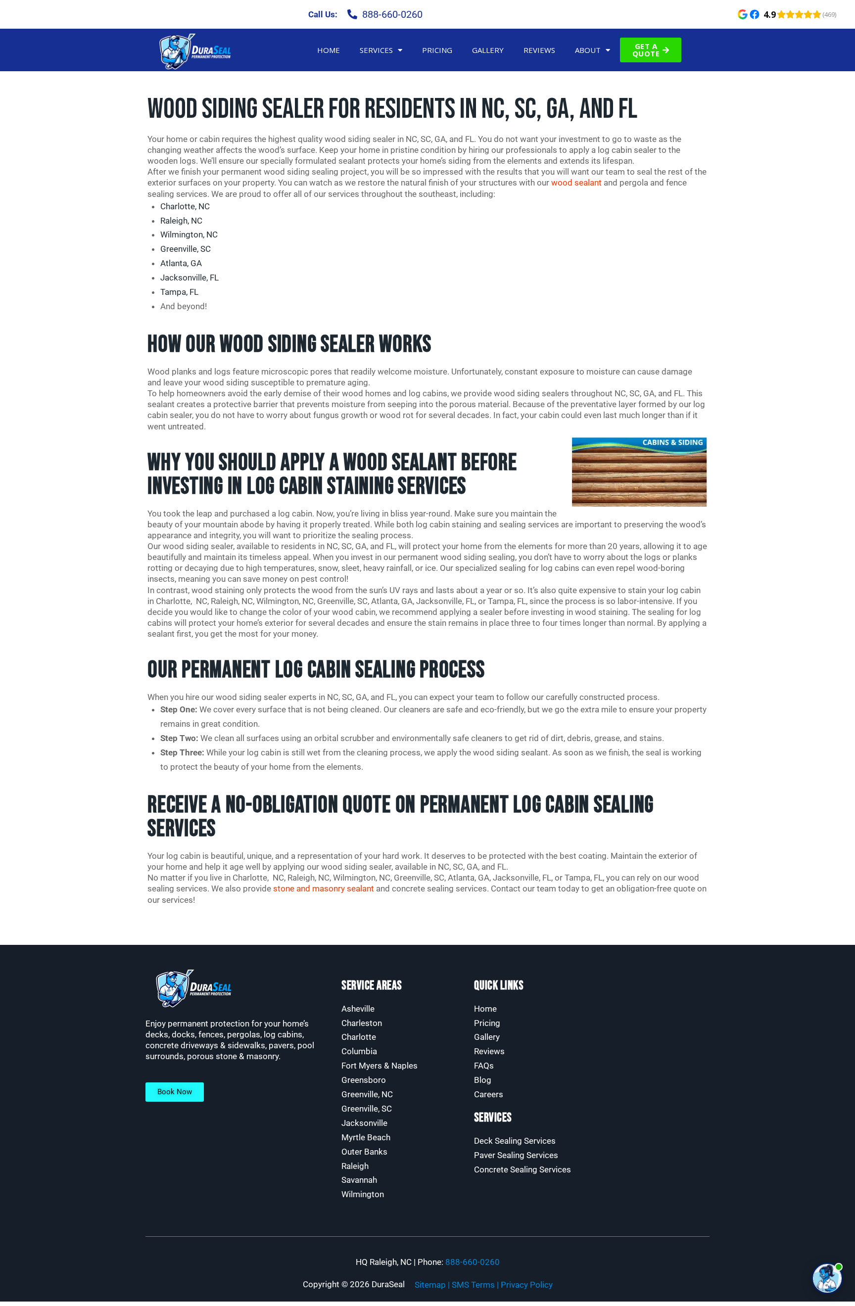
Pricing (437, 50)
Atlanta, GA (181, 263)
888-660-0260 (472, 1262)
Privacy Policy (527, 1285)
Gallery (488, 50)
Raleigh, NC (181, 221)
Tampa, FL (179, 292)
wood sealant (576, 182)
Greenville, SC (185, 249)
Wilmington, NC (189, 234)
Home (328, 50)
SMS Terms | (476, 1285)
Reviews (539, 50)
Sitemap (430, 1285)
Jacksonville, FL (189, 277)
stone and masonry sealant (323, 888)
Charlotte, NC (185, 206)
